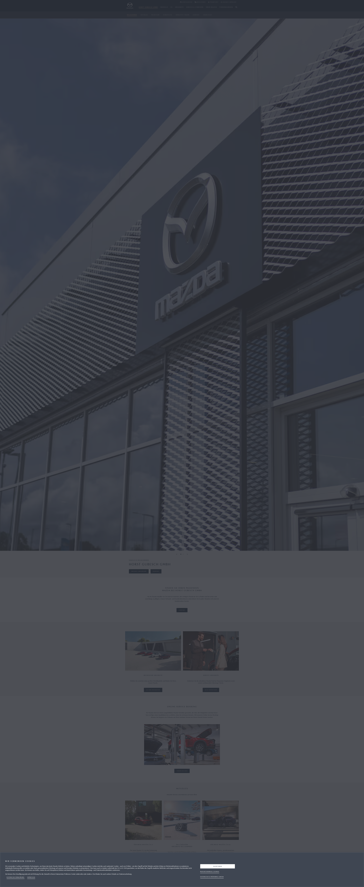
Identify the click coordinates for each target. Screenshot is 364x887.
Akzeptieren (217, 866)
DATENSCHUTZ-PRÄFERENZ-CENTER (212, 876)
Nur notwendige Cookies (209, 871)
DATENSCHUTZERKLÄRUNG (15, 877)
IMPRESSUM (31, 877)
